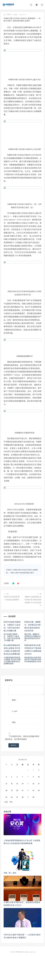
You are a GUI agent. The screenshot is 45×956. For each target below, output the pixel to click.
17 (39, 783)
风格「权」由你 (10, 873)
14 (22, 783)
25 (6, 797)
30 (33, 797)
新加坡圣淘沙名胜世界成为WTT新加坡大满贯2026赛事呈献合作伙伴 (32, 660)
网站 (14, 722)
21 (22, 790)
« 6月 (6, 802)
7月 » (11, 802)
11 (6, 783)
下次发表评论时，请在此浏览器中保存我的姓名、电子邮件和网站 (22, 738)
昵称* (14, 700)
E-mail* (15, 711)
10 (39, 777)
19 (12, 790)
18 (6, 790)
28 (22, 797)
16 (33, 783)
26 (12, 797)
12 (12, 783)
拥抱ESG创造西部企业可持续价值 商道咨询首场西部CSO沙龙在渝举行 (32, 601)
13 (17, 783)
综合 (16, 14)
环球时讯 (9, 570)
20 (17, 790)
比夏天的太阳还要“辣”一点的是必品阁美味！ (12, 598)
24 (39, 790)
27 (17, 797)
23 (33, 790)
